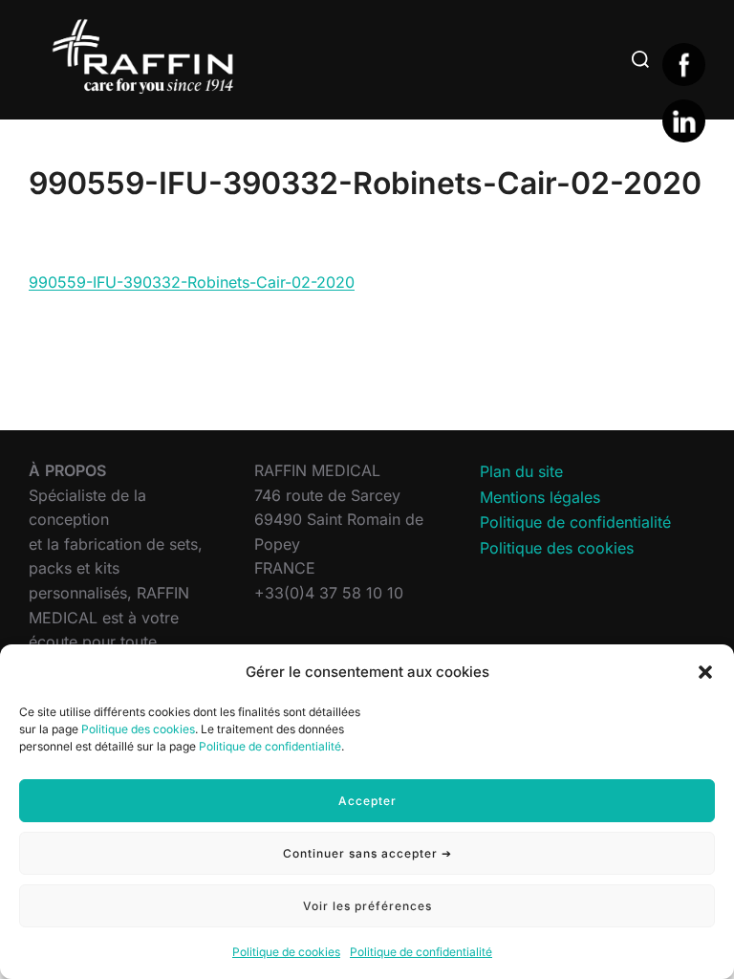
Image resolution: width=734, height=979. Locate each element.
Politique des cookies (138, 729)
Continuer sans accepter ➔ (367, 853)
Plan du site (521, 471)
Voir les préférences (367, 906)
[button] (705, 672)
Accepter (367, 801)
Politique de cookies (286, 952)
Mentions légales (540, 497)
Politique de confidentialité (270, 746)
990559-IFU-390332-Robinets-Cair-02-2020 (192, 282)
